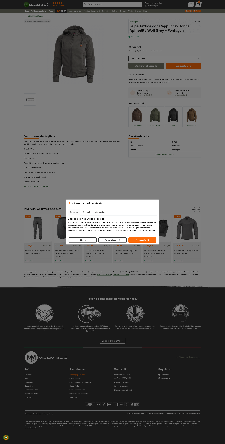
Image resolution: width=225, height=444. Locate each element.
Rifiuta (83, 240)
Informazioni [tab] (100, 212)
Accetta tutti (142, 240)
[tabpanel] (112, 224)
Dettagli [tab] (86, 212)
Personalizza (111, 240)
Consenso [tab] (74, 212)
